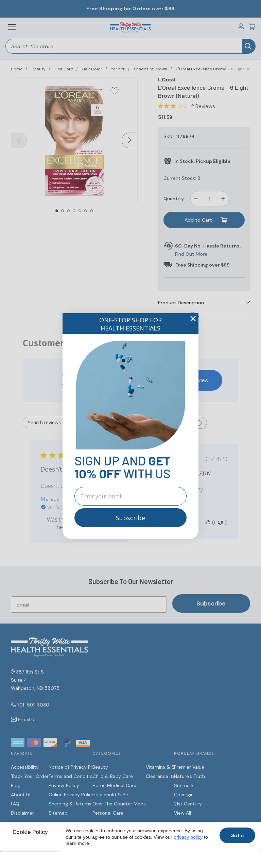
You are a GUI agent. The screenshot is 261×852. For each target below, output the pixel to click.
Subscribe (130, 518)
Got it (237, 835)
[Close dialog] (193, 318)
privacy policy (188, 837)
